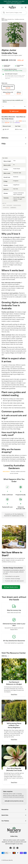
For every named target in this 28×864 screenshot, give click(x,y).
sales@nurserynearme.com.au (14, 801)
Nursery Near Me (9, 860)
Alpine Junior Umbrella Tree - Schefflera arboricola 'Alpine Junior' (13, 20)
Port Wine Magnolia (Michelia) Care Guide (14, 769)
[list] (14, 34)
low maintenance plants (18, 408)
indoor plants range (18, 403)
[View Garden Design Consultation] (14, 537)
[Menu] (3, 7)
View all (4, 656)
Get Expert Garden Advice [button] (11, 587)
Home (3, 18)
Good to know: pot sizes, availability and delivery (13, 101)
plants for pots (18, 405)
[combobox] (14, 12)
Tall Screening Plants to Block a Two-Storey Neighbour (14, 725)
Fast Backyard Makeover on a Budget (14, 683)
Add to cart (15, 111)
